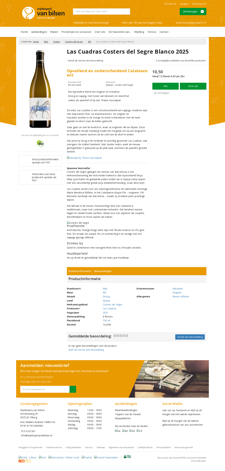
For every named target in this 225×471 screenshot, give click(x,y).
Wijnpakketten (123, 418)
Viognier (177, 292)
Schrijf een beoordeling (190, 336)
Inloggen (184, 3)
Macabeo (178, 288)
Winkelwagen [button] (193, 11)
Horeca (152, 31)
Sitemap (101, 447)
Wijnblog (139, 31)
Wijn (46, 41)
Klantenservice (199, 3)
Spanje (56, 41)
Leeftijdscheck (145, 447)
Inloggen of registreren (30, 447)
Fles (165, 86)
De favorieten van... (120, 31)
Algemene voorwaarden (121, 447)
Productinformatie (80, 271)
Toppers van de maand (128, 414)
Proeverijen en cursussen (76, 31)
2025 (105, 312)
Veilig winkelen (73, 447)
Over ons (100, 31)
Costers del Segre (74, 41)
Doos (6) (193, 86)
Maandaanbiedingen (126, 410)
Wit (89, 41)
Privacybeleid (163, 447)
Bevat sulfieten (181, 296)
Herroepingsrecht (183, 447)
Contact (164, 31)
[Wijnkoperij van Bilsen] (43, 13)
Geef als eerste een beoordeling (86, 349)
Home (24, 31)
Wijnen (54, 31)
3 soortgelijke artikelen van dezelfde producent (181, 60)
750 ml (106, 320)
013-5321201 (170, 3)
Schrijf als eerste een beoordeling (85, 60)
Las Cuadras (109, 308)
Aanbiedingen (39, 31)
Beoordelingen (103, 271)
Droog (106, 296)
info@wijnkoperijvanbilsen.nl (36, 435)
